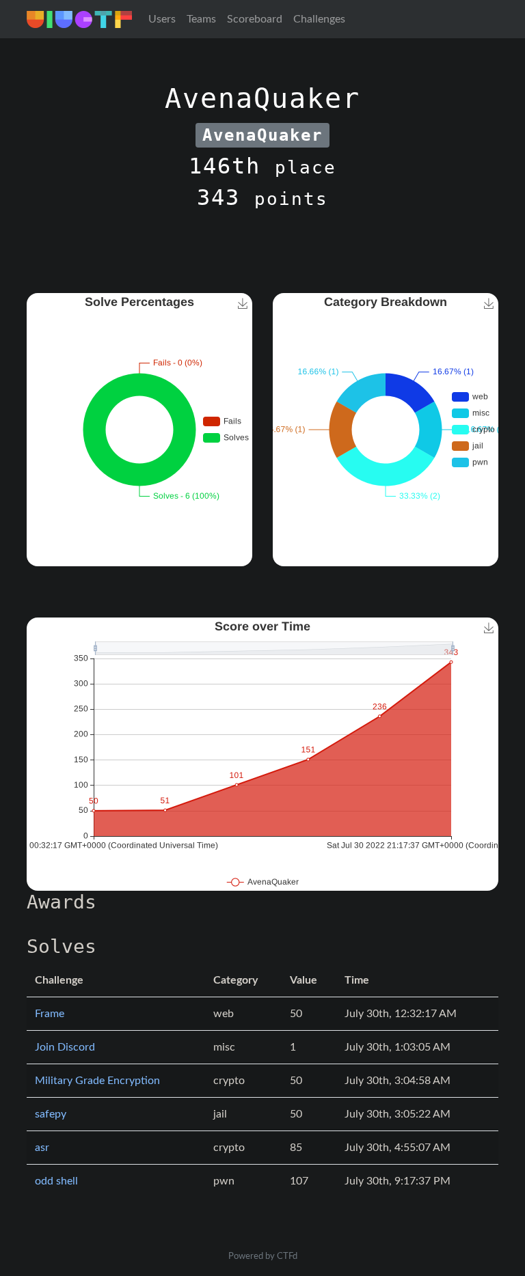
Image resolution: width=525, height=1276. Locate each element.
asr (42, 1147)
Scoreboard (254, 19)
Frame (49, 1013)
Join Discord (65, 1047)
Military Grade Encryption (97, 1080)
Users (162, 19)
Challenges (319, 19)
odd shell (56, 1181)
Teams (201, 19)
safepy (50, 1114)
